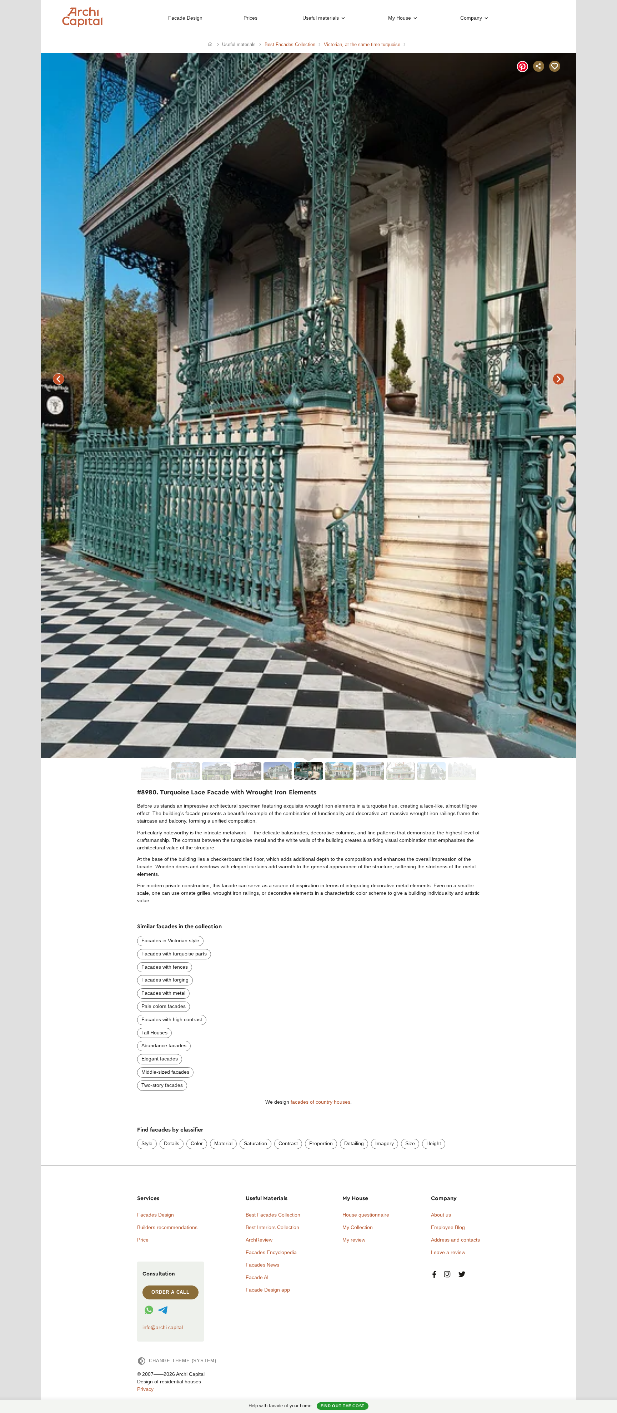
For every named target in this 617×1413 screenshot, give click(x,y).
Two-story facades (162, 1085)
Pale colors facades (163, 1006)
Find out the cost (343, 1406)
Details (171, 1143)
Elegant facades (159, 1059)
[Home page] (82, 25)
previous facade (58, 379)
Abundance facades (163, 1045)
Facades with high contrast (171, 1019)
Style (146, 1143)
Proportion (321, 1143)
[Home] (210, 44)
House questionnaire (365, 1215)
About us (441, 1215)
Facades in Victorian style (170, 940)
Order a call (170, 1292)
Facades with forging (165, 980)
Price (143, 1240)
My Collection (357, 1227)
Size (410, 1143)
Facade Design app (268, 1290)
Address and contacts (455, 1240)
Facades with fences (164, 967)
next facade (558, 379)
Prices (250, 18)
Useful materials (320, 18)
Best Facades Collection (273, 1215)
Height (433, 1143)
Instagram (447, 1274)
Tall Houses (154, 1032)
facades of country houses (320, 1102)
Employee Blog (448, 1227)
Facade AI (257, 1277)
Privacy (145, 1389)
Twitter (462, 1274)
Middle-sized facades (165, 1072)
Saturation (255, 1143)
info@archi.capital (162, 1327)
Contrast (288, 1143)
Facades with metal (163, 993)
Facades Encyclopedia (271, 1252)
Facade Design (185, 18)
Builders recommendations (167, 1227)
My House (399, 18)
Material (223, 1143)
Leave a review (448, 1252)
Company (471, 18)
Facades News (262, 1265)
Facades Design (155, 1215)
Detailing (354, 1143)
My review (353, 1240)
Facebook (434, 1274)
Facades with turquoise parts (174, 954)
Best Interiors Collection (272, 1227)
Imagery (384, 1143)
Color (197, 1143)
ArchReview (259, 1240)
